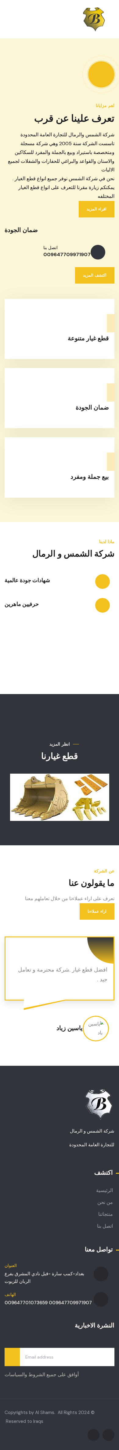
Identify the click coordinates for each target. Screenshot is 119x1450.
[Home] (94, 19)
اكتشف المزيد (94, 275)
